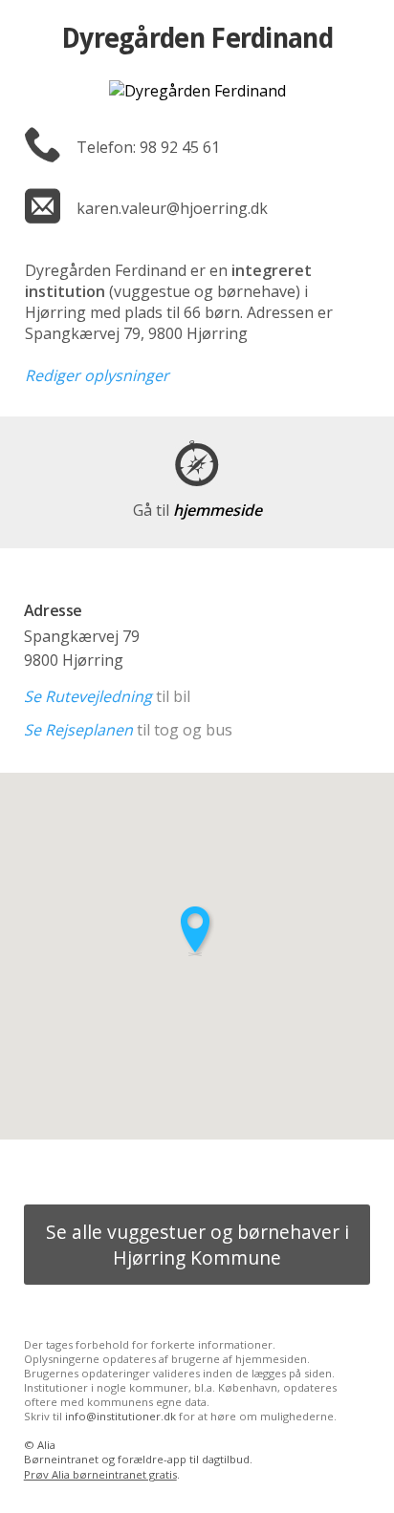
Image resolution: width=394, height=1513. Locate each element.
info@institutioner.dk (120, 1416)
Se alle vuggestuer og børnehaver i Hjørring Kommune (197, 1244)
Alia (46, 1445)
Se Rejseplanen (78, 729)
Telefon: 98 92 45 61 (148, 147)
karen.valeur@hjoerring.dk (172, 208)
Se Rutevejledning (88, 696)
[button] (197, 931)
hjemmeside (197, 510)
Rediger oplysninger (97, 375)
